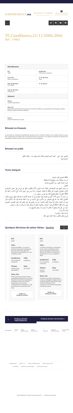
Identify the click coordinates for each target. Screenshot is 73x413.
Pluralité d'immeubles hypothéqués (21, 280)
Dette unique (23, 283)
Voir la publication (22, 294)
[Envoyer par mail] (55, 23)
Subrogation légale (51, 280)
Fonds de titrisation (45, 283)
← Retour (7, 23)
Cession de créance (45, 286)
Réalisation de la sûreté (25, 278)
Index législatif (34, 330)
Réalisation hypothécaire (15, 109)
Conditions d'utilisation (50, 395)
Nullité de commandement (45, 109)
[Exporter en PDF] (60, 23)
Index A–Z (16, 330)
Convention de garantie (54, 284)
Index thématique (24, 330)
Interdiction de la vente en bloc (20, 281)
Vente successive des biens (19, 276)
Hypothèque (16, 102)
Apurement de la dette (20, 287)
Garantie (42, 272)
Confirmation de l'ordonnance (20, 284)
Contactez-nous (66, 330)
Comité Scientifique (55, 330)
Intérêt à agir (57, 281)
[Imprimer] (65, 23)
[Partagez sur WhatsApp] (51, 23)
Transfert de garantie (46, 278)
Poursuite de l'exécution (30, 109)
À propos (45, 330)
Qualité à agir (49, 281)
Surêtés (10, 102)
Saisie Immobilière (15, 269)
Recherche (8, 330)
